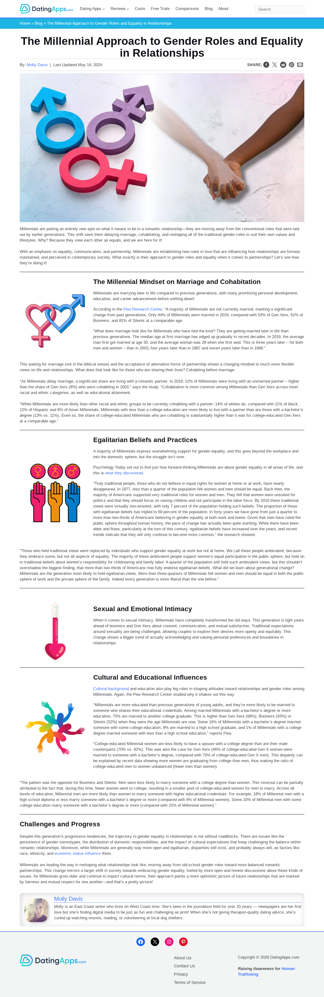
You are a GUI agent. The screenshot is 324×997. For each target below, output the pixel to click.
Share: (254, 65)
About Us (182, 958)
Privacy (181, 974)
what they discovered (124, 473)
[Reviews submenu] (128, 9)
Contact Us (184, 966)
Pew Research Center (142, 309)
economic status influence (78, 853)
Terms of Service (190, 982)
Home (25, 23)
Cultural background (111, 688)
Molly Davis (37, 65)
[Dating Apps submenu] (103, 9)
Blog (38, 23)
